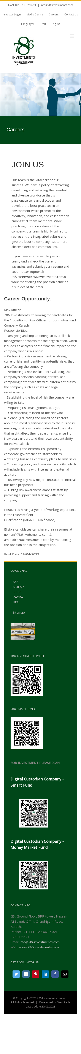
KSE (16, 581)
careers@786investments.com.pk (42, 276)
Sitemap (19, 612)
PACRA (18, 597)
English (56, 24)
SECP (17, 592)
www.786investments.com (39, 947)
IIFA (16, 602)
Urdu (43, 24)
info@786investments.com (57, 5)
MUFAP (18, 587)
